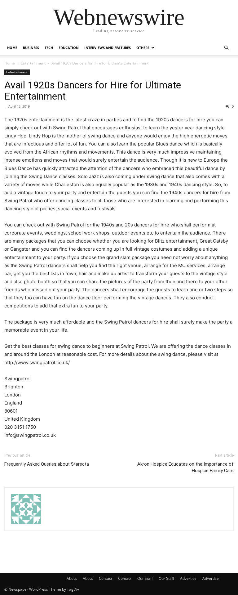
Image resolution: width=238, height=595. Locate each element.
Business (31, 47)
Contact (105, 578)
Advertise (188, 578)
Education (69, 47)
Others (142, 47)
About (72, 578)
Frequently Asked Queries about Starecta (46, 464)
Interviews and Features (107, 47)
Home (12, 47)
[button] (226, 48)
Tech (49, 47)
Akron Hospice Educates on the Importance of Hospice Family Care (185, 467)
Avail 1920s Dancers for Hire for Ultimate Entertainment (92, 90)
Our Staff (145, 578)
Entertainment (33, 63)
